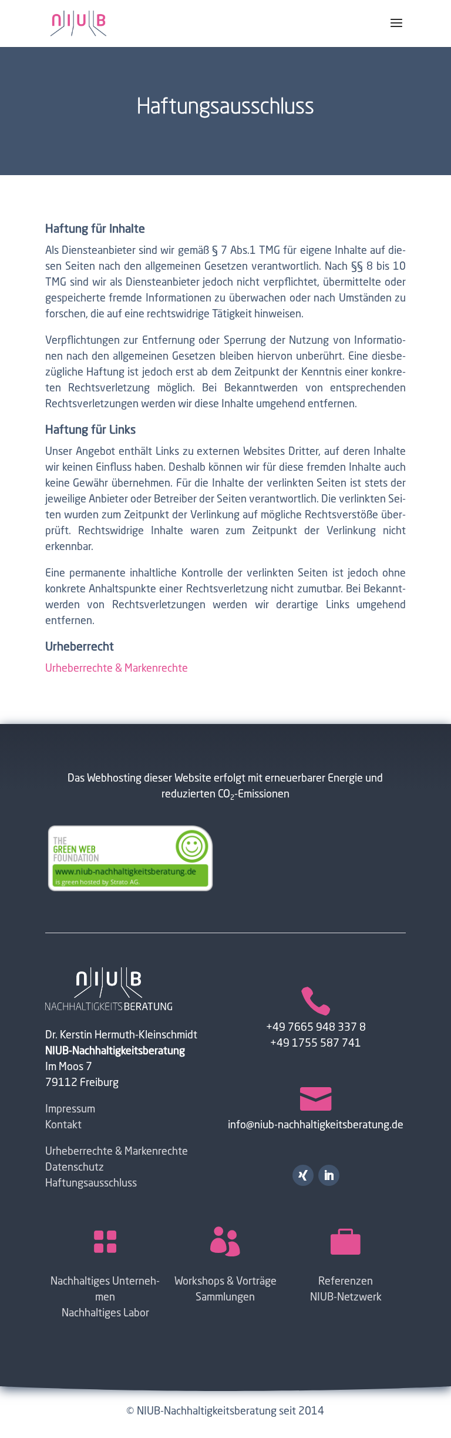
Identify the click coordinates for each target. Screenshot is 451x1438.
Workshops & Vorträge (225, 1281)
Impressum (70, 1109)
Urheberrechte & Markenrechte (116, 668)
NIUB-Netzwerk (346, 1297)
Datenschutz (74, 1167)
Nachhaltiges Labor (105, 1313)
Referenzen (345, 1281)
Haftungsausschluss (91, 1183)
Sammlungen (225, 1297)
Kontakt (63, 1125)
